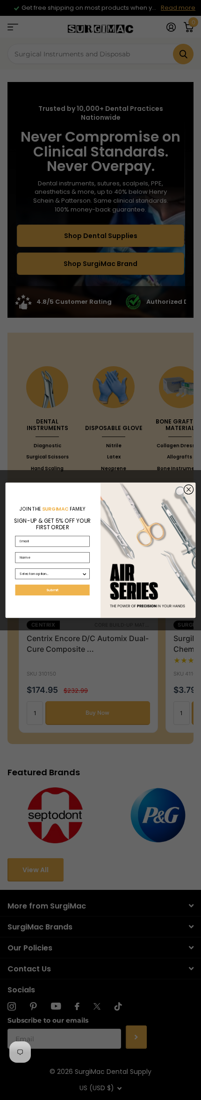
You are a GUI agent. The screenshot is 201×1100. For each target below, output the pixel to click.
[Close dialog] (188, 489)
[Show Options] (84, 573)
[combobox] (50, 573)
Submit (52, 590)
